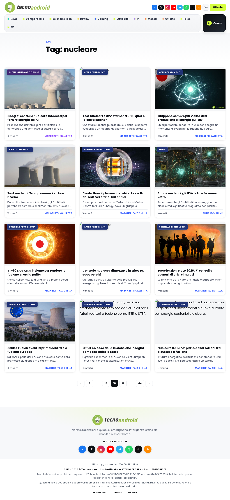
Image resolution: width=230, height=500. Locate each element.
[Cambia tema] (206, 7)
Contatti (117, 492)
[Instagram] (167, 7)
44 (140, 383)
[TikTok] (192, 7)
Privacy (132, 492)
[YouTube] (173, 7)
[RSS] (198, 7)
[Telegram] (180, 7)
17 (123, 383)
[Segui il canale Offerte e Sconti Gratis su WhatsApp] (186, 7)
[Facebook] (154, 7)
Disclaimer (100, 492)
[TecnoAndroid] (27, 7)
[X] (161, 7)
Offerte (218, 7)
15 (106, 383)
